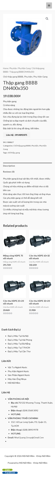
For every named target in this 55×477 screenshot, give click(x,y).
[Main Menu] (49, 5)
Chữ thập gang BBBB (13, 76)
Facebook (10, 472)
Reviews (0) (8, 171)
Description (9, 165)
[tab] (27, 166)
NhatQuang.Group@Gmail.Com (29, 437)
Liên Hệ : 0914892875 (16, 135)
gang (18, 153)
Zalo (7, 469)
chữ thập (11, 153)
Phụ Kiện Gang (24, 68)
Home (5, 68)
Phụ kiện (13, 68)
